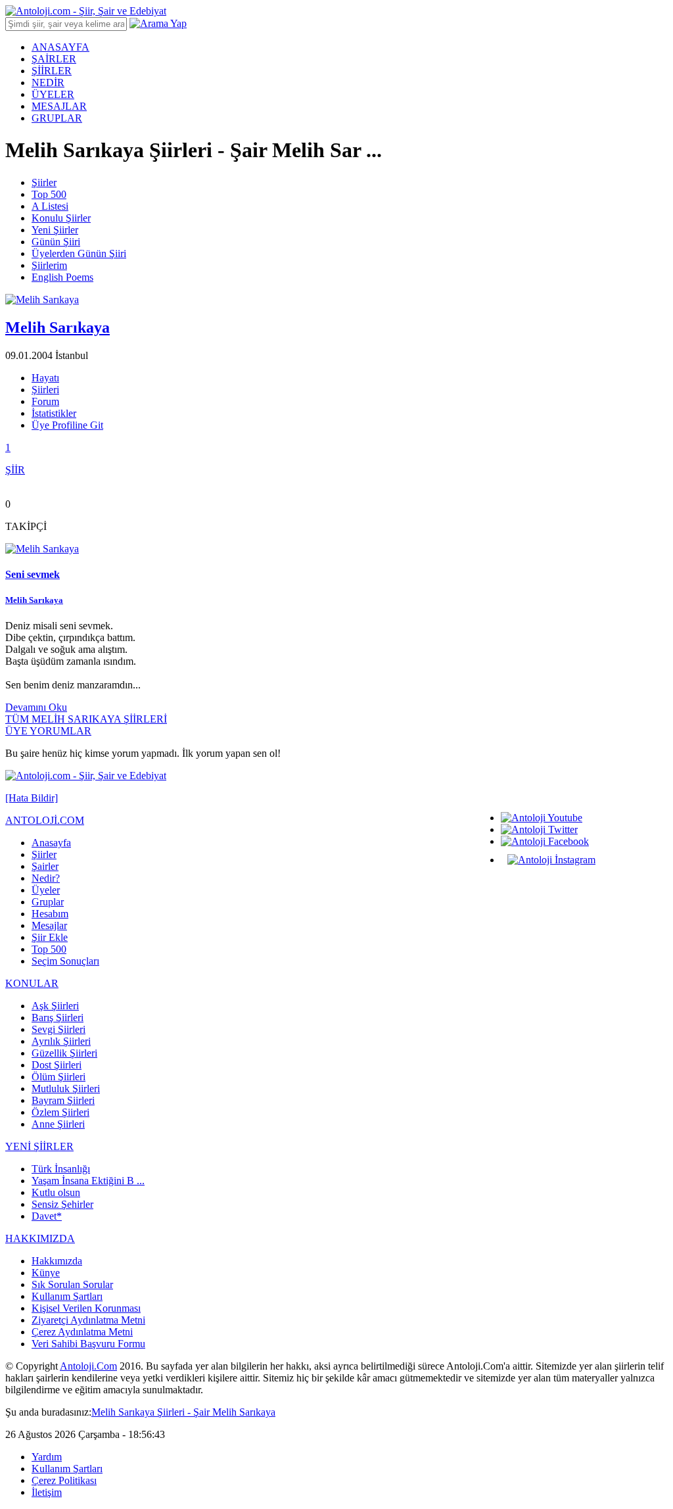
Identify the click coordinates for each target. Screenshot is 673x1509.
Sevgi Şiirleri (58, 1029)
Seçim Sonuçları (65, 961)
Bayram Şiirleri (63, 1100)
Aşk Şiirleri (55, 1005)
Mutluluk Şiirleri (66, 1088)
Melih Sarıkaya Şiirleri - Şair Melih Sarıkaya (183, 1412)
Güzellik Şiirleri (64, 1053)
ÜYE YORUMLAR (48, 730)
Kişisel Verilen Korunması (86, 1308)
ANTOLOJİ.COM (44, 820)
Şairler (45, 866)
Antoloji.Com (88, 1366)
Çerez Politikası (64, 1480)
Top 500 (49, 194)
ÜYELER (53, 94)
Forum (45, 401)
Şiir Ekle (50, 937)
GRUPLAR (57, 118)
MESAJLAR (59, 106)
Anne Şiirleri (58, 1124)
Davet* (47, 1216)
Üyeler (46, 890)
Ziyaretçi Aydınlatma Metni (88, 1320)
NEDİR (48, 82)
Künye (46, 1272)
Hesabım (50, 913)
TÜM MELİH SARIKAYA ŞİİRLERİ (86, 719)
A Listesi (50, 206)
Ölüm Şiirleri (58, 1076)
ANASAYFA (60, 47)
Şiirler (44, 182)
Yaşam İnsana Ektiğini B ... (88, 1180)
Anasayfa (51, 842)
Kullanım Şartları (67, 1296)
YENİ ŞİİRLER (39, 1146)
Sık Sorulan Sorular (72, 1284)
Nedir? (46, 878)
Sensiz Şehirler (62, 1204)
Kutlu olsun (56, 1192)
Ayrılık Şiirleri (61, 1041)
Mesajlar (49, 925)
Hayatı (45, 377)
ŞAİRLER (54, 58)
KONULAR (31, 983)
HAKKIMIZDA (40, 1238)
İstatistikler (54, 413)
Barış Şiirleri (57, 1017)
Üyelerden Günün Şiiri (79, 253)
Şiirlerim (49, 265)
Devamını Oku (36, 707)
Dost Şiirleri (56, 1064)
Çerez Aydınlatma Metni (82, 1331)
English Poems (62, 277)
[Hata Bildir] (31, 797)
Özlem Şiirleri (60, 1112)
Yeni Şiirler (55, 229)
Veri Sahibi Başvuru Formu (88, 1343)
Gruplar (48, 901)
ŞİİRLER (52, 70)
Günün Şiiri (56, 241)
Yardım (47, 1456)
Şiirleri (45, 389)
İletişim (47, 1492)
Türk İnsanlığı (61, 1168)
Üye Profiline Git (67, 425)
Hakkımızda (57, 1260)
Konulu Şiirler (61, 218)
